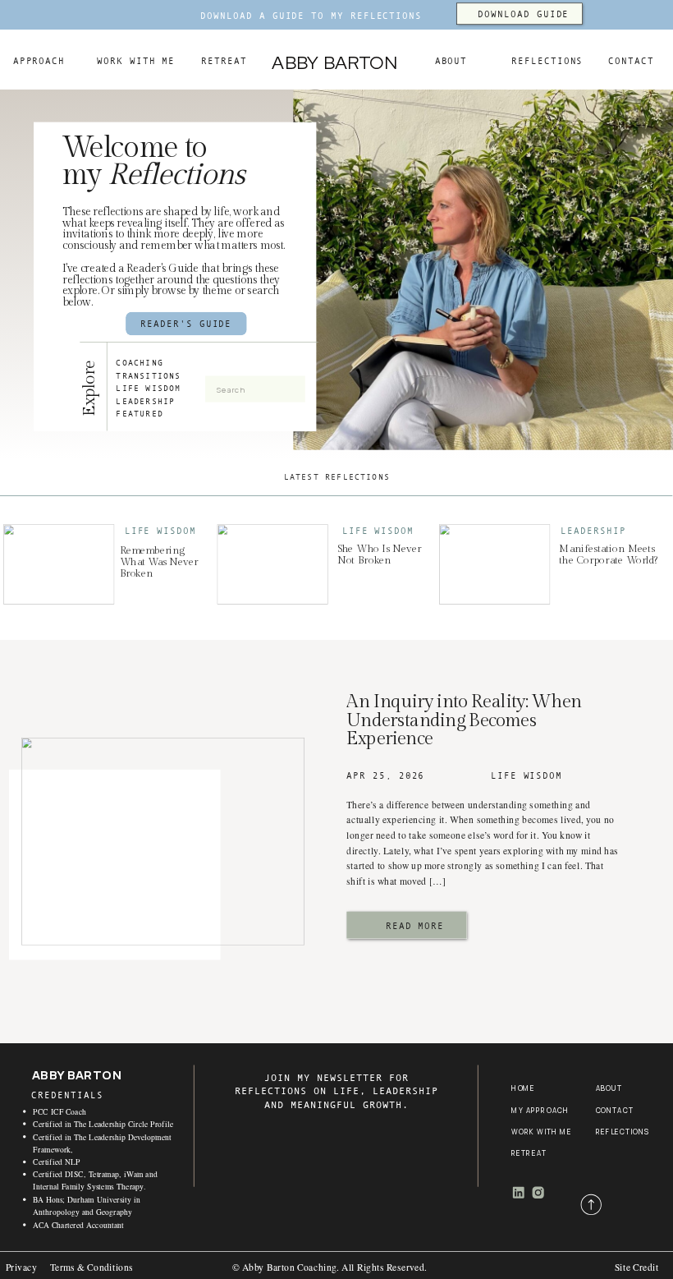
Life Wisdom (160, 531)
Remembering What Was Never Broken (159, 562)
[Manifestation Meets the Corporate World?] (494, 564)
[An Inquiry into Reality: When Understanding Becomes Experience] (162, 841)
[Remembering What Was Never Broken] (58, 564)
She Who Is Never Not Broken (379, 554)
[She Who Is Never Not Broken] (272, 564)
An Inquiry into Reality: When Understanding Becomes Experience (464, 720)
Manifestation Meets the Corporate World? (608, 554)
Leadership (593, 531)
